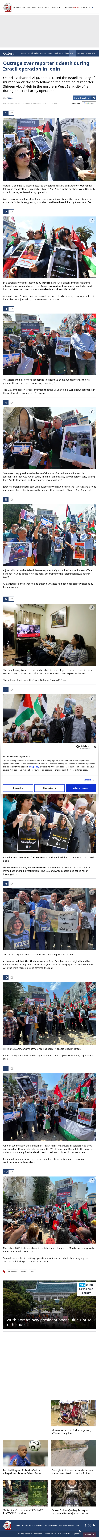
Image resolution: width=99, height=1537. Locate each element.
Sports (88, 53)
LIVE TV (84, 7)
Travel (49, 53)
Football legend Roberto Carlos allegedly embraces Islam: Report (23, 1472)
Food (56, 53)
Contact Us (89, 1535)
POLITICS (24, 7)
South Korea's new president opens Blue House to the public (48, 1322)
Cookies (46, 1533)
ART (57, 7)
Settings (87, 780)
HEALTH (62, 7)
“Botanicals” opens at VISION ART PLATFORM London (23, 1512)
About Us (55, 1533)
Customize (48, 788)
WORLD (16, 7)
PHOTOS (77, 7)
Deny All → (18, 788)
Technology (64, 53)
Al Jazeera (12, 1272)
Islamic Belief (33, 53)
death (23, 1272)
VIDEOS (69, 7)
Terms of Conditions (33, 1533)
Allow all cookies (80, 788)
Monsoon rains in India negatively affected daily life (71, 1432)
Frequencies (76, 1533)
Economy (80, 53)
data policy (33, 767)
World (72, 53)
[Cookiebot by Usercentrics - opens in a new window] (78, 747)
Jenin (32, 1272)
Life (93, 53)
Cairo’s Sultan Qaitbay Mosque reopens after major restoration (70, 1512)
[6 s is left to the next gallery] (49, 1304)
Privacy (21, 1533)
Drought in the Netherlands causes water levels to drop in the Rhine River (72, 1472)
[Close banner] (95, 747)
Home (23, 53)
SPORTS (41, 7)
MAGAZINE (50, 7)
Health (43, 53)
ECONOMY (33, 7)
